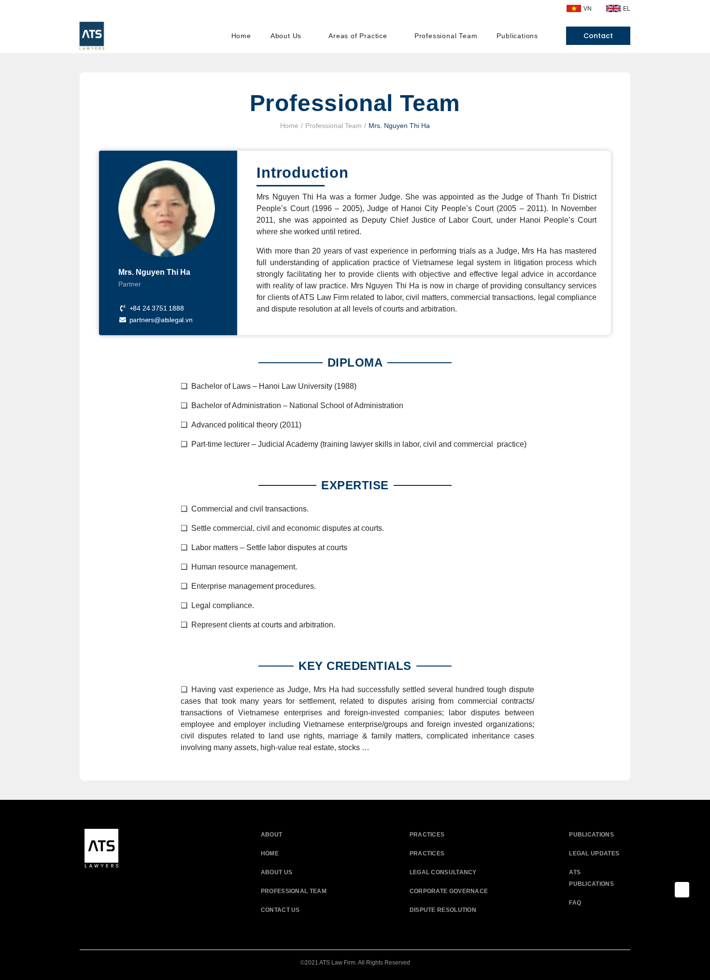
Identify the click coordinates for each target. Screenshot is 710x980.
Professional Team (333, 125)
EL (626, 8)
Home (289, 125)
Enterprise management (232, 586)
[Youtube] (114, 885)
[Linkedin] (136, 885)
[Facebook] (93, 885)
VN (587, 8)
